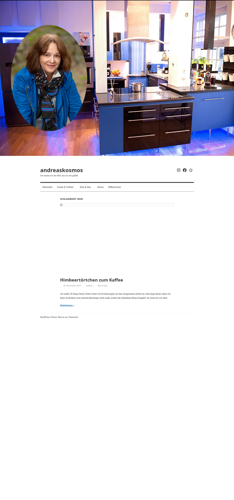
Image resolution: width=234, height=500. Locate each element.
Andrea (89, 285)
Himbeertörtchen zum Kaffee (91, 280)
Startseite (48, 187)
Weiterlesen (66, 305)
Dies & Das (85, 187)
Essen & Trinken (65, 187)
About (100, 187)
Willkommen (114, 187)
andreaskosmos (61, 170)
